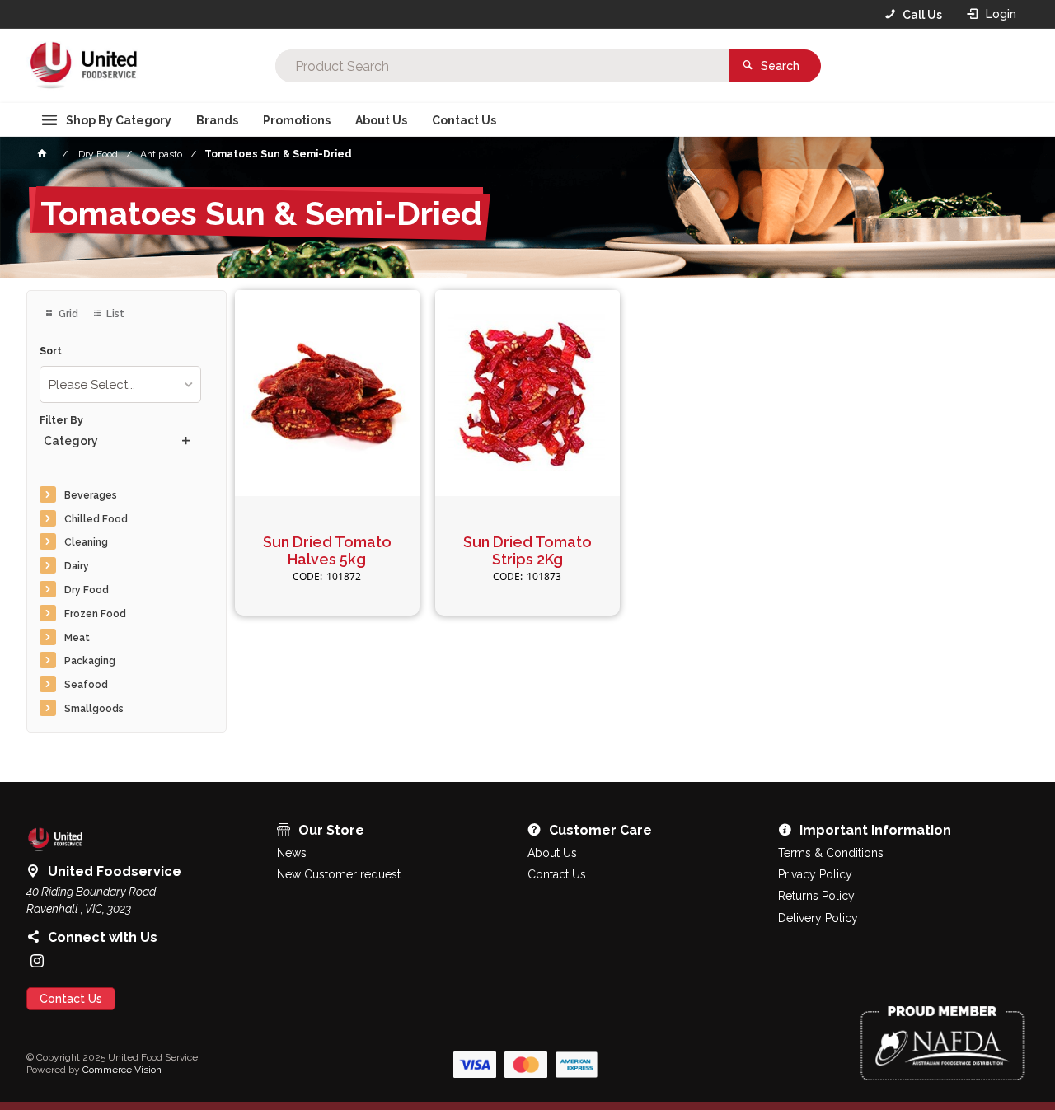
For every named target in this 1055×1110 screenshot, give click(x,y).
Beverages (90, 495)
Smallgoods (94, 708)
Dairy (76, 566)
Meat (77, 638)
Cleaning (86, 542)
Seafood (86, 685)
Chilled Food (96, 519)
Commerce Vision (122, 1069)
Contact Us (71, 998)
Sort (51, 351)
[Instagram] (37, 961)
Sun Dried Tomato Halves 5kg (327, 551)
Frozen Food (95, 614)
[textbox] (502, 65)
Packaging (89, 661)
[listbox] (120, 384)
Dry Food (86, 590)
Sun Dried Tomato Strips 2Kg (527, 551)
